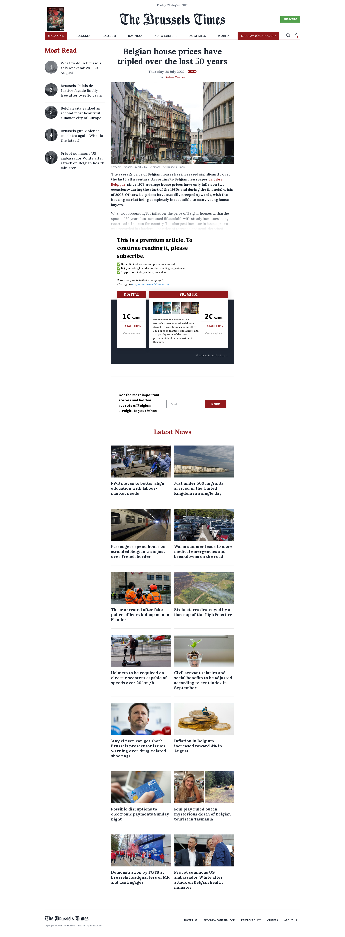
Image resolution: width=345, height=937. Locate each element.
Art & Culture (166, 36)
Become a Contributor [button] (219, 920)
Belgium (109, 36)
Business (135, 36)
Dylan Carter (175, 77)
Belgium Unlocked (258, 36)
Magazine (56, 36)
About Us (290, 920)
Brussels (82, 36)
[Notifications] (296, 36)
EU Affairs (197, 36)
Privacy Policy (251, 920)
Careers (272, 920)
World (223, 36)
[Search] (288, 36)
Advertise (190, 920)
